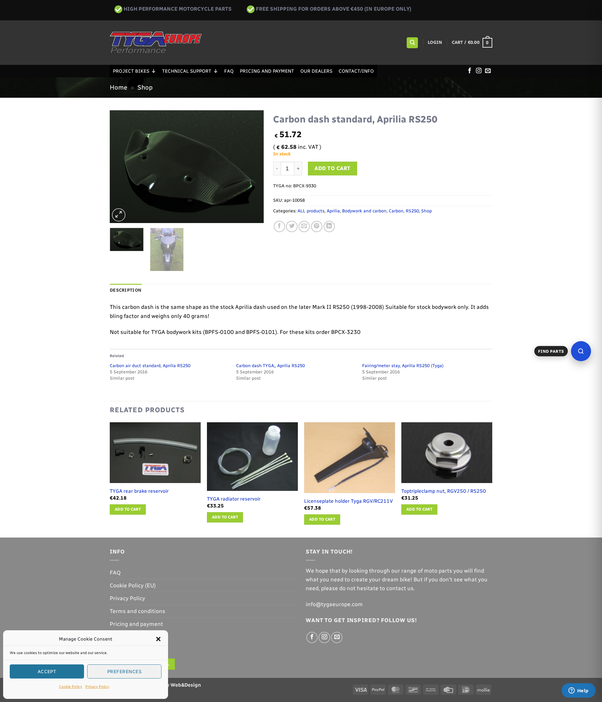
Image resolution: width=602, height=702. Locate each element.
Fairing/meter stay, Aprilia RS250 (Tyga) (403, 365)
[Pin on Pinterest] (316, 226)
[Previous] (120, 166)
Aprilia (333, 211)
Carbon (396, 211)
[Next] (252, 166)
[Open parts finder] (581, 351)
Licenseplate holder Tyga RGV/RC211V (348, 501)
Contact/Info (356, 71)
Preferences (124, 671)
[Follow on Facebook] (470, 71)
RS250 (412, 211)
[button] (158, 639)
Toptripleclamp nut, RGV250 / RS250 (443, 491)
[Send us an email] (488, 71)
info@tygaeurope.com (334, 604)
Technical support (186, 71)
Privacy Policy (97, 686)
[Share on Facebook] (279, 226)
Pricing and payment (267, 71)
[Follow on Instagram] (479, 71)
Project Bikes (131, 71)
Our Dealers (316, 71)
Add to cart (332, 168)
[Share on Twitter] (291, 226)
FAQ (229, 71)
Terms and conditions (137, 611)
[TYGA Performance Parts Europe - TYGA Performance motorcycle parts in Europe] (156, 43)
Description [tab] (125, 290)
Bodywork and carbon (364, 211)
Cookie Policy (70, 686)
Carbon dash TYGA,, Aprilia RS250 (270, 365)
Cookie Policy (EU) (133, 585)
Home (118, 87)
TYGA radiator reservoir (234, 499)
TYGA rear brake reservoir (139, 491)
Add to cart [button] (128, 509)
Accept (47, 671)
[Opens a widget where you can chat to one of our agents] (578, 691)
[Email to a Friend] (304, 226)
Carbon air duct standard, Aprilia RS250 (150, 365)
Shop (145, 87)
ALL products (311, 211)
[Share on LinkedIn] (329, 226)
